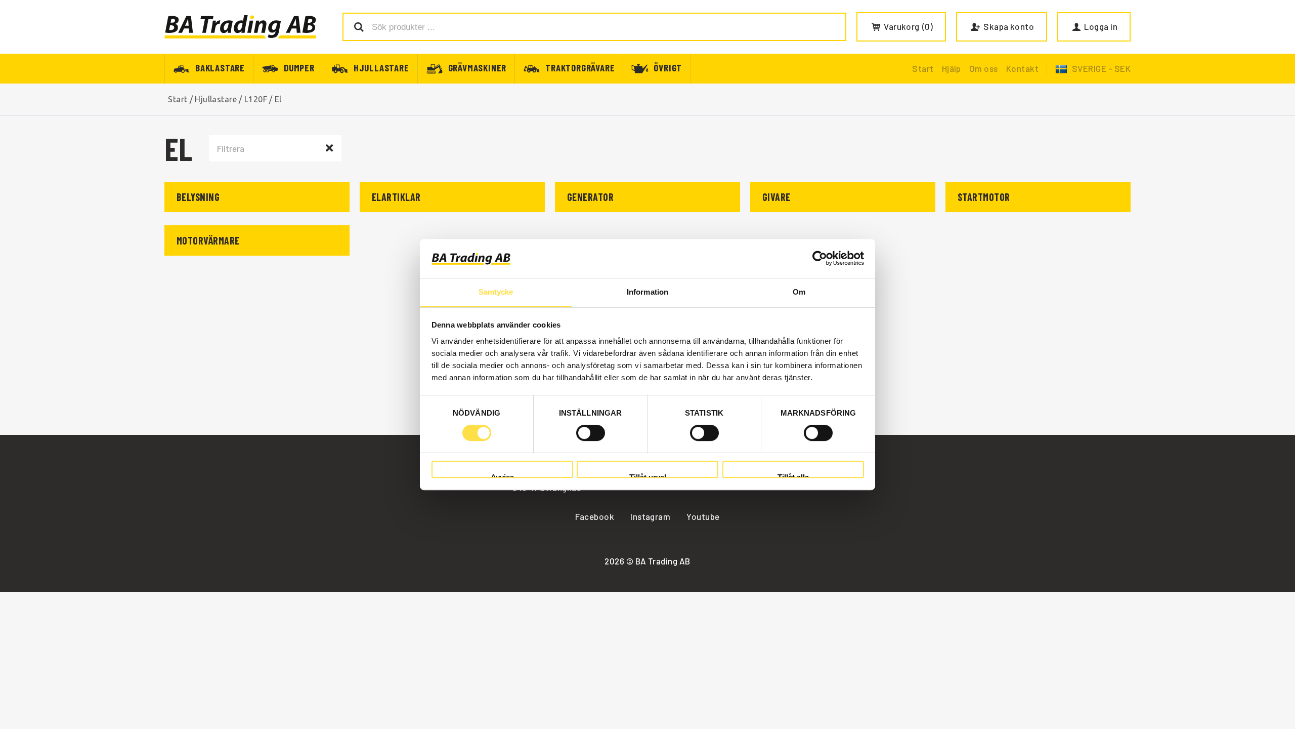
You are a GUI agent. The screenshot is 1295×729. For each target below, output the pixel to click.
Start (922, 68)
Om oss (983, 68)
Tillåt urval (647, 475)
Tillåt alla (793, 475)
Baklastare (220, 67)
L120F (255, 99)
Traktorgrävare (580, 67)
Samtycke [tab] (496, 292)
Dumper (299, 67)
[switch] (590, 433)
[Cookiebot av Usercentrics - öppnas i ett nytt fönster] (819, 258)
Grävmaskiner (477, 67)
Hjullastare (381, 67)
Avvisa (502, 475)
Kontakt (1022, 68)
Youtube (702, 516)
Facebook (594, 516)
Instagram (650, 516)
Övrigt (668, 67)
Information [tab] (647, 292)
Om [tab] (799, 292)
